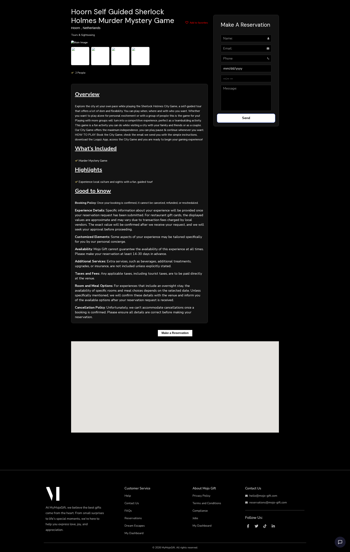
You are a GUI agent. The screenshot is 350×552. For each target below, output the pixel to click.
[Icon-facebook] (248, 526)
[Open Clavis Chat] (340, 542)
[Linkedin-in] (273, 526)
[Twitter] (256, 526)
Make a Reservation (175, 333)
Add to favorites (198, 22)
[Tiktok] (265, 526)
